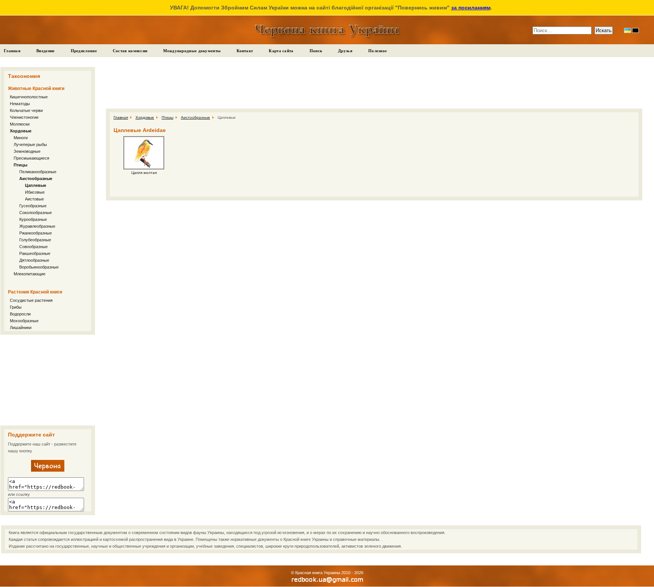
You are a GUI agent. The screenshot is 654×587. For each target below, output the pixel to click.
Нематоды (20, 103)
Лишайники (20, 327)
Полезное (377, 50)
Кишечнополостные (29, 97)
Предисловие (84, 50)
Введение (45, 50)
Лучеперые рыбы (30, 144)
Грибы (16, 307)
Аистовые (34, 199)
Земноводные (27, 151)
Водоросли (20, 314)
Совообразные (33, 246)
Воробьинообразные (39, 267)
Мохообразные (24, 320)
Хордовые (20, 131)
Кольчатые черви (26, 110)
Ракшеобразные (34, 253)
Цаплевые (35, 185)
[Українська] (627, 30)
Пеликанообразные (37, 171)
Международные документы (192, 50)
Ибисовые (35, 192)
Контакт (245, 50)
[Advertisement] (48, 380)
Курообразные (33, 219)
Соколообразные (35, 212)
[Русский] (635, 30)
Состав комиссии (130, 50)
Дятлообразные (34, 260)
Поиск (316, 50)
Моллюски (20, 124)
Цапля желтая (144, 173)
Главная (12, 50)
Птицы (20, 165)
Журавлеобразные (37, 226)
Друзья (345, 50)
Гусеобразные (33, 205)
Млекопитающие (29, 274)
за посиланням (470, 8)
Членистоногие (24, 117)
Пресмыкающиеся (31, 158)
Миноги (21, 137)
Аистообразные (35, 178)
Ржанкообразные (35, 233)
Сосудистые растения (31, 300)
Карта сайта (281, 50)
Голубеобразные (35, 240)
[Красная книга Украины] (47, 470)
